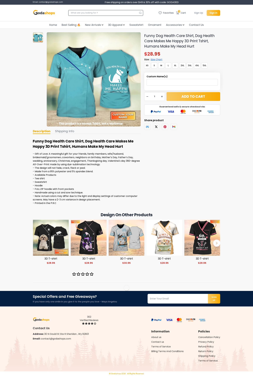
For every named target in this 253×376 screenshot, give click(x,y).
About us (156, 337)
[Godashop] (44, 13)
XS (147, 65)
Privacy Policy (206, 342)
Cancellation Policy (209, 337)
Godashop (116, 373)
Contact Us (196, 25)
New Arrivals (93, 25)
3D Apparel (115, 25)
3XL (190, 65)
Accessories (174, 25)
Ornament (154, 25)
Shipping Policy (206, 356)
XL (175, 65)
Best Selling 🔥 (71, 25)
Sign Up (198, 13)
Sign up (214, 299)
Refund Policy (206, 346)
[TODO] (147, 127)
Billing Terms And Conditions (167, 351)
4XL (197, 65)
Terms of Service (161, 346)
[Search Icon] (140, 13)
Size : (153, 59)
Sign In (213, 13)
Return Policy (205, 351)
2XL (182, 65)
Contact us (157, 342)
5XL (204, 65)
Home (53, 25)
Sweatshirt (136, 25)
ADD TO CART (193, 96)
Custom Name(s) (157, 76)
